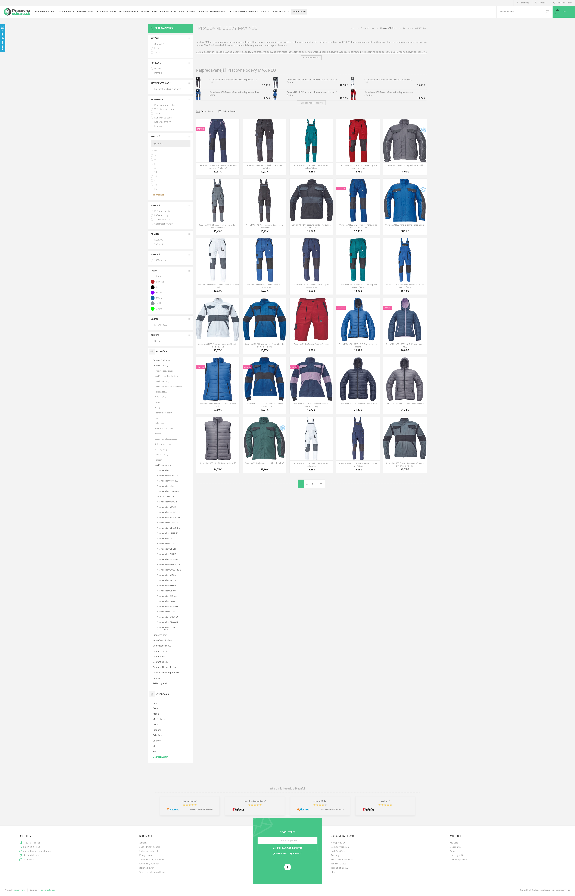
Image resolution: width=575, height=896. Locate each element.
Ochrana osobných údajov (151, 859)
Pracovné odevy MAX (165, 486)
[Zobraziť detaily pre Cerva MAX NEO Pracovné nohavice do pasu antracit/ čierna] (254, 123)
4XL (156, 180)
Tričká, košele (160, 397)
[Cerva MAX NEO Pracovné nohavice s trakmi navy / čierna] (358, 445)
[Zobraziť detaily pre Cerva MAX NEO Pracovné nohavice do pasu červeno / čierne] (268, 123)
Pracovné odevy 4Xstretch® (168, 564)
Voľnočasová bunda (164, 109)
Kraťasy (158, 126)
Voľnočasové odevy (162, 640)
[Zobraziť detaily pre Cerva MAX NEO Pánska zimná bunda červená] (395, 182)
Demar (156, 724)
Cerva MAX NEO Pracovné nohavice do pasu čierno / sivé (234, 80)
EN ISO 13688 (160, 325)
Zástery (158, 434)
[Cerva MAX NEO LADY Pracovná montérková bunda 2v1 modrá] (264, 385)
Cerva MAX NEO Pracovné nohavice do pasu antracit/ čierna (312, 80)
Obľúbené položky (458, 859)
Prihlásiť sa (543, 3)
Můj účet (454, 843)
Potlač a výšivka (338, 851)
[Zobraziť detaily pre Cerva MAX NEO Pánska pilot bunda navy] (408, 123)
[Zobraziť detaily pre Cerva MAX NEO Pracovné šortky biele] (308, 302)
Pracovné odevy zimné (164, 371)
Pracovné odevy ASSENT (166, 502)
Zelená (159, 309)
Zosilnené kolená (162, 219)
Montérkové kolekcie (163, 465)
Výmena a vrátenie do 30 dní (152, 872)
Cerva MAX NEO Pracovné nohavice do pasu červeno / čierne (389, 93)
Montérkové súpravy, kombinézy (168, 386)
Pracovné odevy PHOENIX (167, 559)
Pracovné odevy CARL (165, 538)
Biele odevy (159, 423)
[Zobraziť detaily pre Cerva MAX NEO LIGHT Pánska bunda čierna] (355, 361)
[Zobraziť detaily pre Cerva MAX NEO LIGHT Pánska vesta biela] (208, 421)
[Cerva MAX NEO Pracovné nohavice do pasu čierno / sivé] (264, 147)
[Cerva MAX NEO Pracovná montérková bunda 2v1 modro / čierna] (264, 326)
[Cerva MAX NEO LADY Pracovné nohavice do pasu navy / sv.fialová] (217, 147)
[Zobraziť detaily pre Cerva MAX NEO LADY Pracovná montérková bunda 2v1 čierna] (271, 361)
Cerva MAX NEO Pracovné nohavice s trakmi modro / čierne (312, 93)
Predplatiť (281, 854)
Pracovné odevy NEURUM (167, 533)
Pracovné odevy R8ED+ (166, 585)
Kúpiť (214, 155)
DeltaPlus (157, 735)
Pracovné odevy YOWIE (166, 507)
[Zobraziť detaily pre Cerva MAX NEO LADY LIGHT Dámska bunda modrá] (404, 302)
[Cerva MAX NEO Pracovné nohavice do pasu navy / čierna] (311, 266)
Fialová (159, 292)
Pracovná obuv (160, 635)
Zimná (157, 52)
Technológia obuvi (339, 868)
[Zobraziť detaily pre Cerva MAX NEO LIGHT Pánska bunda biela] (348, 361)
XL (155, 168)
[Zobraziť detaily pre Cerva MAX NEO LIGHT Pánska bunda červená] (361, 361)
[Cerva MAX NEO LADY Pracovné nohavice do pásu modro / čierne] (358, 207)
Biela (158, 276)
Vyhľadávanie (547, 12)
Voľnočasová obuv (162, 646)
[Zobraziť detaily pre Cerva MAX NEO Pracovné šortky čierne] (315, 302)
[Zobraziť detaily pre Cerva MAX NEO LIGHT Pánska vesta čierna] (214, 421)
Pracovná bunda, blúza (165, 105)
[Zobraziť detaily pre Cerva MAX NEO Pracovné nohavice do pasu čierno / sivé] (361, 123)
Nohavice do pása (163, 118)
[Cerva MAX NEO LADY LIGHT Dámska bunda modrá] (358, 326)
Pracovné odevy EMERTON (167, 617)
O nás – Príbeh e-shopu (150, 847)
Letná (156, 48)
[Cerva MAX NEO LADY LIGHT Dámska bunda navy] (404, 326)
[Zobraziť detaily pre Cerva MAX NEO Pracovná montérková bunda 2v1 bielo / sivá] (308, 182)
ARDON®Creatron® (165, 496)
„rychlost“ (385, 801)
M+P (155, 746)
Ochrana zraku (160, 651)
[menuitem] (195, 843)
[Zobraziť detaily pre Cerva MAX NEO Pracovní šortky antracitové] (301, 302)
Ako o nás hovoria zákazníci (287, 788)
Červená (160, 282)
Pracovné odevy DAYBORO (167, 523)
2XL (156, 172)
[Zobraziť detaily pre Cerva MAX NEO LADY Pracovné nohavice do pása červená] (217, 123)
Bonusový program (340, 847)
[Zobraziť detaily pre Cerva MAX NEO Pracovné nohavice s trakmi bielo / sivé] (308, 123)
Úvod (352, 28)
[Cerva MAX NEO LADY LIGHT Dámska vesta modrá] (217, 385)
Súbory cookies (146, 855)
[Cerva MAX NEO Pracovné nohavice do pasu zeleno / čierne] (358, 266)
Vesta (157, 113)
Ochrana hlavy (160, 656)
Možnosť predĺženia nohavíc (167, 89)
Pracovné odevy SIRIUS (166, 554)
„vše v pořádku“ (320, 801)
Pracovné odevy (160, 365)
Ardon (156, 714)
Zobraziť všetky (160, 757)
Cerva (157, 341)
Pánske (157, 68)
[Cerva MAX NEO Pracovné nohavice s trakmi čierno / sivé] (264, 207)
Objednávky (455, 847)
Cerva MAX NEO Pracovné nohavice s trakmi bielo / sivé (388, 80)
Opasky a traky (161, 455)
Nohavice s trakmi (162, 122)
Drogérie (157, 678)
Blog (333, 872)
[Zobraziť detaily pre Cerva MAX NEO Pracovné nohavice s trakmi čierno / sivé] (315, 123)
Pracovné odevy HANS (165, 544)
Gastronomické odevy (164, 428)
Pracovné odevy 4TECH (166, 580)
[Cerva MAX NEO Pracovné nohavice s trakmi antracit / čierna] (217, 207)
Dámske (158, 73)
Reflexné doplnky (162, 211)
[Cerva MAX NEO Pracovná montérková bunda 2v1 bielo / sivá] (217, 326)
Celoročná (159, 44)
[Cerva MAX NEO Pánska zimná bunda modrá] (404, 207)
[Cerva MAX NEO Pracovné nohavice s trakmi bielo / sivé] (311, 445)
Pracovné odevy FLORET (166, 612)
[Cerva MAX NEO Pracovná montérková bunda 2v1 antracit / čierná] (404, 445)
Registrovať (524, 3)
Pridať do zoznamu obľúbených (230, 155)
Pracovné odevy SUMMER (167, 606)
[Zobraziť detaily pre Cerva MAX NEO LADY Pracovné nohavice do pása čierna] (224, 123)
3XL (156, 176)
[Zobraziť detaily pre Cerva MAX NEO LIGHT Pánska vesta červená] (221, 421)
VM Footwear (159, 719)
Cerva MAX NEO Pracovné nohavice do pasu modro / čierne (234, 93)
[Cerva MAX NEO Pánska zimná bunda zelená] (264, 445)
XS (155, 151)
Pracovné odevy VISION (166, 575)
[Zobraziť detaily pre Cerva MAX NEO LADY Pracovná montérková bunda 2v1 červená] (264, 361)
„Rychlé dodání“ (189, 801)
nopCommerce (19, 890)
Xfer (155, 751)
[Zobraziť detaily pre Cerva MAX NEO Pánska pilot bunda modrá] (401, 123)
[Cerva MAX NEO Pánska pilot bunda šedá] (404, 147)
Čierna (159, 287)
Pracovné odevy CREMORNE (168, 528)
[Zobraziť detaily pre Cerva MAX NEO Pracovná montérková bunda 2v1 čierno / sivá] (214, 302)
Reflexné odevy (161, 392)
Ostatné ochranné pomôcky (166, 672)
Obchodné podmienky (149, 851)
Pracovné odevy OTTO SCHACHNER (165, 628)
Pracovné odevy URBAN (166, 591)
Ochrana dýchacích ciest (164, 667)
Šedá (158, 303)
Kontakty (143, 843)
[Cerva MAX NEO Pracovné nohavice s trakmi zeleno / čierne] (311, 147)
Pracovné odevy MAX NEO (167, 481)
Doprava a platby (146, 868)
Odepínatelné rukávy (163, 224)
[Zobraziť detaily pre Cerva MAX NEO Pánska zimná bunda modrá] (261, 421)
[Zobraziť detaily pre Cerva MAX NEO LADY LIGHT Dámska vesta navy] (217, 361)
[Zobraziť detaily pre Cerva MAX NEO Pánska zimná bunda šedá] (408, 182)
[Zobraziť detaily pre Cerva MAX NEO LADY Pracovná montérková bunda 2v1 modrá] (304, 361)
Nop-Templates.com (47, 890)
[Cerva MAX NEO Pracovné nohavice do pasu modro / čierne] (264, 266)
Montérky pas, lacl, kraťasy (166, 376)
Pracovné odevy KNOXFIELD (168, 512)
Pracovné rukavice (161, 360)
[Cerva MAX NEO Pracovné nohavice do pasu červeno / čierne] (358, 147)
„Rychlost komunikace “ (255, 801)
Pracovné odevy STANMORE (168, 491)
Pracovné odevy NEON (165, 601)
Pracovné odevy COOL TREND (168, 570)
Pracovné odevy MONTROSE (168, 517)
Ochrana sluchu (160, 662)
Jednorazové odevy (163, 444)
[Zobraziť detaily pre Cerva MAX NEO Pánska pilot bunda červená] (395, 123)
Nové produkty (338, 843)
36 (155, 189)
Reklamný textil (160, 683)
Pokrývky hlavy (161, 449)
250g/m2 (158, 240)
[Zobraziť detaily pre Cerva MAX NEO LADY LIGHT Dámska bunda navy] (358, 302)
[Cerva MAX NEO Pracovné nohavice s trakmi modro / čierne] (404, 266)
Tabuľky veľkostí (338, 863)
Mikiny (157, 402)
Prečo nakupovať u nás (342, 859)
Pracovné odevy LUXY (165, 470)
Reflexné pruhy (161, 215)
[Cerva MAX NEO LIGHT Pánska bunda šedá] (404, 385)
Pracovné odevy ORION (166, 549)
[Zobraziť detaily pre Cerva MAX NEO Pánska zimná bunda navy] (401, 182)
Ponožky (158, 460)
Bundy (157, 407)
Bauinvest (157, 741)
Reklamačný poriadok (149, 863)
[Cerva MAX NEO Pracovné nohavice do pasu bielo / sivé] (217, 266)
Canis (155, 703)
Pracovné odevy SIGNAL (166, 596)
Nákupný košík (457, 855)
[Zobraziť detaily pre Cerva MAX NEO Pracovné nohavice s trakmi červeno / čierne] (221, 182)
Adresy (453, 851)
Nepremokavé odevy (163, 413)
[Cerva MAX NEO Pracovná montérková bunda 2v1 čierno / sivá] (311, 207)
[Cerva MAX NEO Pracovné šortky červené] (311, 326)
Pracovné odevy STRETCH (167, 475)
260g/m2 (158, 244)
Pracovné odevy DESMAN (167, 622)
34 (155, 185)
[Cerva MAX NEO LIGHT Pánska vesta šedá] (217, 445)
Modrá (159, 298)
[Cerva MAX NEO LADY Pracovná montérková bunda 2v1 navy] (311, 385)
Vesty (157, 418)
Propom (157, 730)
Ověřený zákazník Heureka (201, 809)
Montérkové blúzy (162, 381)
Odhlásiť (297, 854)
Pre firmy (335, 855)
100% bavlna (160, 260)
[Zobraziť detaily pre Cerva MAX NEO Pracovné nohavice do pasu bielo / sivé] (261, 123)
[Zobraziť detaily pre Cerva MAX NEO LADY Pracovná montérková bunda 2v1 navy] (257, 361)
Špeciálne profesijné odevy (166, 439)
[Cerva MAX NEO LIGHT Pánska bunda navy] (358, 385)
